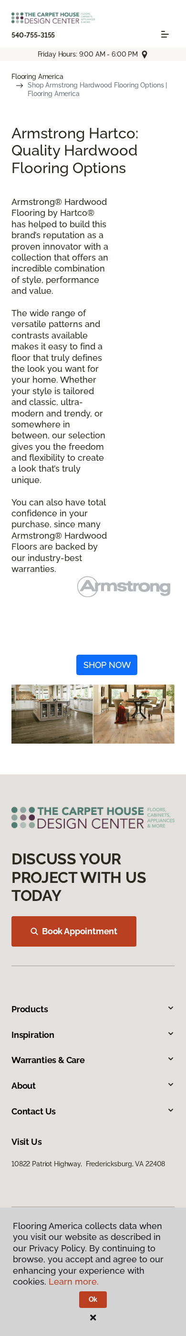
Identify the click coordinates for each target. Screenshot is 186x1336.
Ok (93, 1299)
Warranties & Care (48, 1060)
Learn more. (74, 1282)
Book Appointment (79, 931)
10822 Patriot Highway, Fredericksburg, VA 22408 (88, 1164)
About (23, 1086)
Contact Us (33, 1111)
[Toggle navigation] (165, 34)
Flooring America (37, 76)
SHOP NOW (107, 665)
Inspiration (32, 1035)
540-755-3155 (33, 35)
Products (29, 1009)
